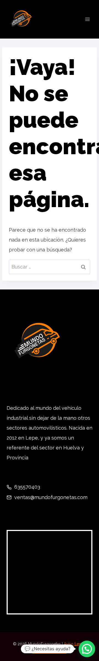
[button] (87, 649)
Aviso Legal (73, 644)
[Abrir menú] (87, 19)
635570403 (27, 487)
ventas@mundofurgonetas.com (50, 497)
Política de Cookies (49, 651)
